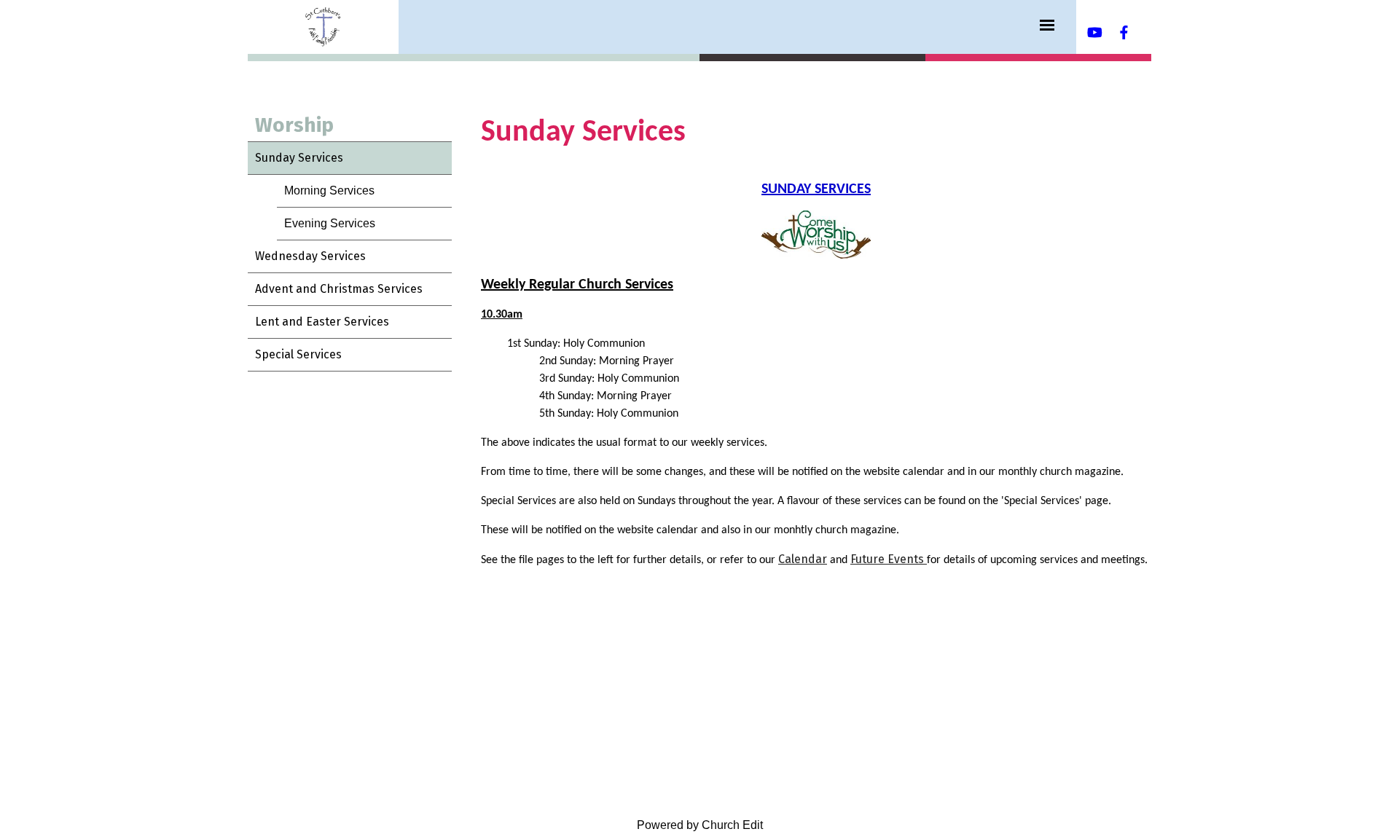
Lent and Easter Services (322, 322)
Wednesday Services (310, 256)
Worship (294, 125)
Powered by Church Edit (700, 825)
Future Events (888, 559)
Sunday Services (299, 158)
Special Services (298, 354)
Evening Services (329, 223)
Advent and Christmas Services (339, 289)
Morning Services (329, 190)
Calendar (802, 559)
